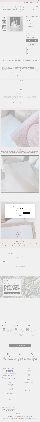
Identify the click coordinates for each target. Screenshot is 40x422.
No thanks (20, 215)
